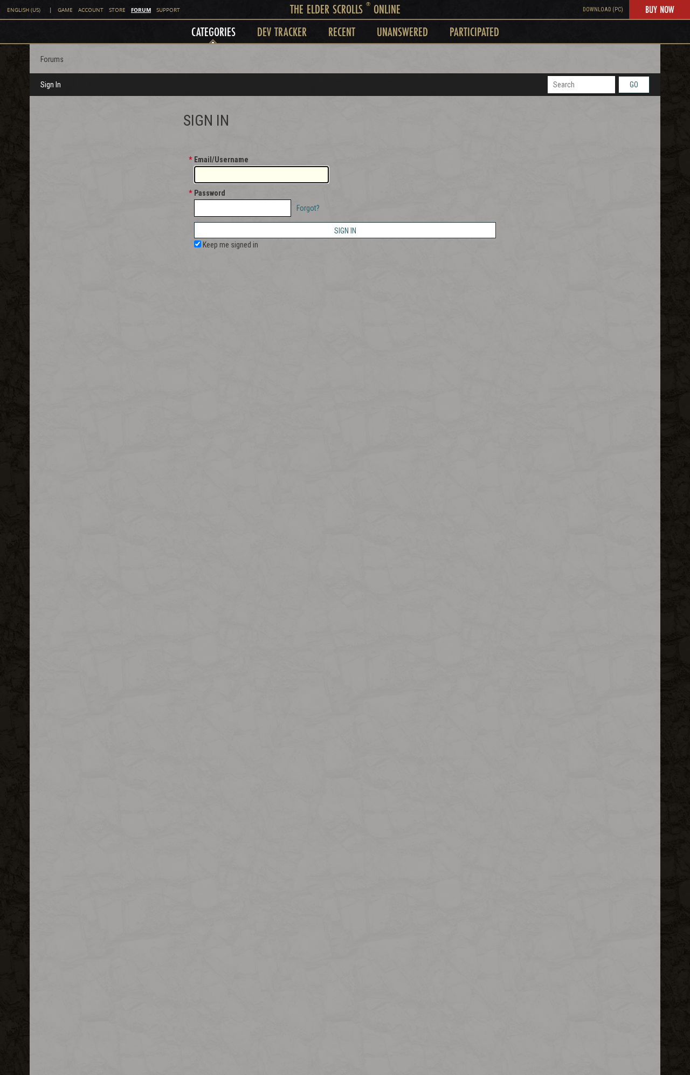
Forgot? (308, 208)
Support (168, 9)
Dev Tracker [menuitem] (282, 31)
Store (117, 9)
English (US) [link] (23, 9)
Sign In (50, 84)
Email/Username (221, 159)
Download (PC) (603, 9)
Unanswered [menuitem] (402, 31)
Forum (141, 9)
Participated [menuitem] (474, 31)
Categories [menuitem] (213, 31)
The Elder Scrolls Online (345, 9)
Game (65, 9)
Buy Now (659, 9)
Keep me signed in (229, 244)
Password (209, 193)
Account (91, 9)
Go (634, 84)
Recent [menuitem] (341, 31)
